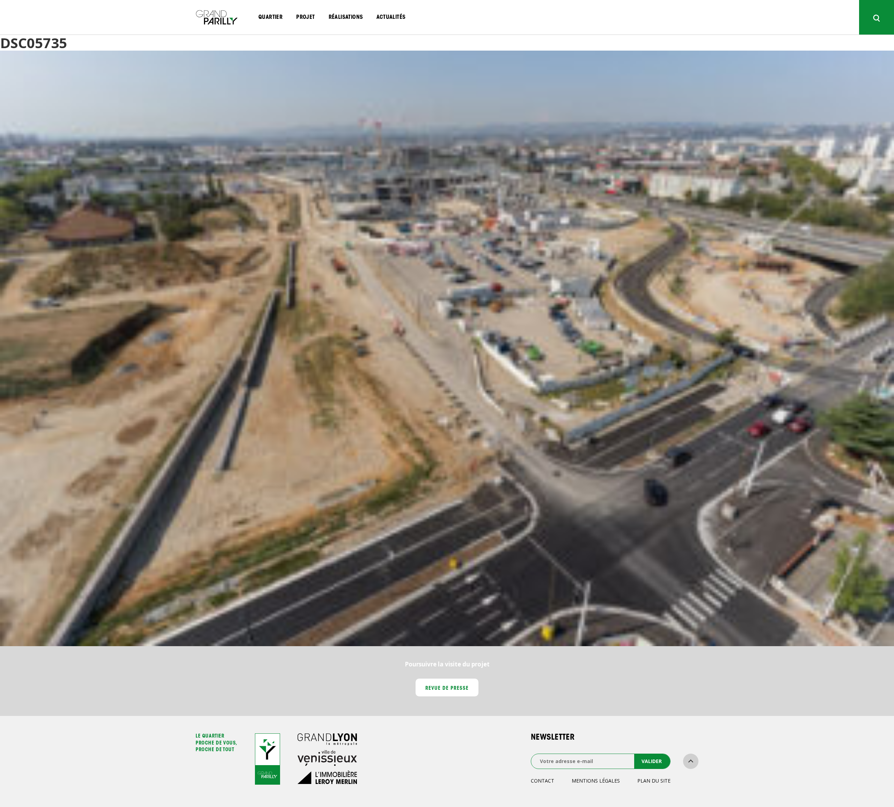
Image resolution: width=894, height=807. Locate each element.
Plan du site (653, 780)
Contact (542, 780)
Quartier (270, 17)
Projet (305, 17)
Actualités (390, 17)
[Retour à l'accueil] (216, 17)
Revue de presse (447, 688)
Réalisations (346, 17)
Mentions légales (596, 780)
